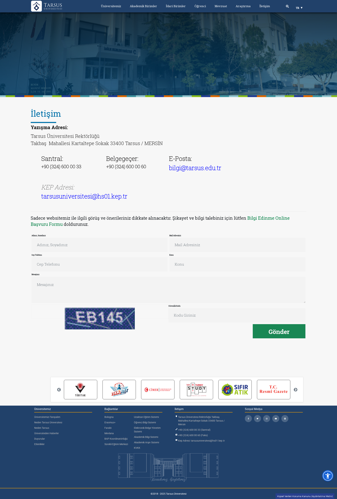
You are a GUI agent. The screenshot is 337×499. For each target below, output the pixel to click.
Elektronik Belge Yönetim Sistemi (147, 429)
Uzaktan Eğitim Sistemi (146, 417)
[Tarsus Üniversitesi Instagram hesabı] (266, 418)
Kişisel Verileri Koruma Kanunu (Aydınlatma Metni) (305, 496)
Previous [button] (58, 389)
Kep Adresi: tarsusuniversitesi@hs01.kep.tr (201, 440)
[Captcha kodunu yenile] (135, 313)
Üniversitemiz (111, 6)
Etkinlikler (39, 444)
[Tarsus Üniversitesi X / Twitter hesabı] (257, 418)
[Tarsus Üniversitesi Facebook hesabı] (248, 418)
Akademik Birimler (143, 6)
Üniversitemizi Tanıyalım (47, 417)
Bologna (109, 417)
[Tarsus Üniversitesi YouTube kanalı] (275, 418)
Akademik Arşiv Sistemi (146, 442)
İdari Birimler (176, 6)
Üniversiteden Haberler (46, 433)
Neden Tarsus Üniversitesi (48, 422)
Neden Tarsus (41, 427)
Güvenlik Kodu (174, 306)
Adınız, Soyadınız (39, 235)
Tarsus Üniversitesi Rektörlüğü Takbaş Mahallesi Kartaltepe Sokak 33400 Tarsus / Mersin (201, 420)
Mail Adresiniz (175, 235)
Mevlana (109, 433)
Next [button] (295, 389)
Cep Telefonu (37, 255)
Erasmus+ (109, 422)
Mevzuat (221, 6)
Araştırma (243, 6)
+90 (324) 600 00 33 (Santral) (194, 429)
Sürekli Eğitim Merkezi (116, 444)
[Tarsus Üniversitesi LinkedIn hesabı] (284, 418)
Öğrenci (200, 6)
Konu (171, 255)
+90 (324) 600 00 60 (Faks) (193, 435)
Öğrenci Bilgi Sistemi (145, 422)
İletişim (264, 6)
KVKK (137, 447)
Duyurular (39, 438)
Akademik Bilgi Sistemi (146, 437)
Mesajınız (35, 274)
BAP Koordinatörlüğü (116, 438)
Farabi (107, 427)
